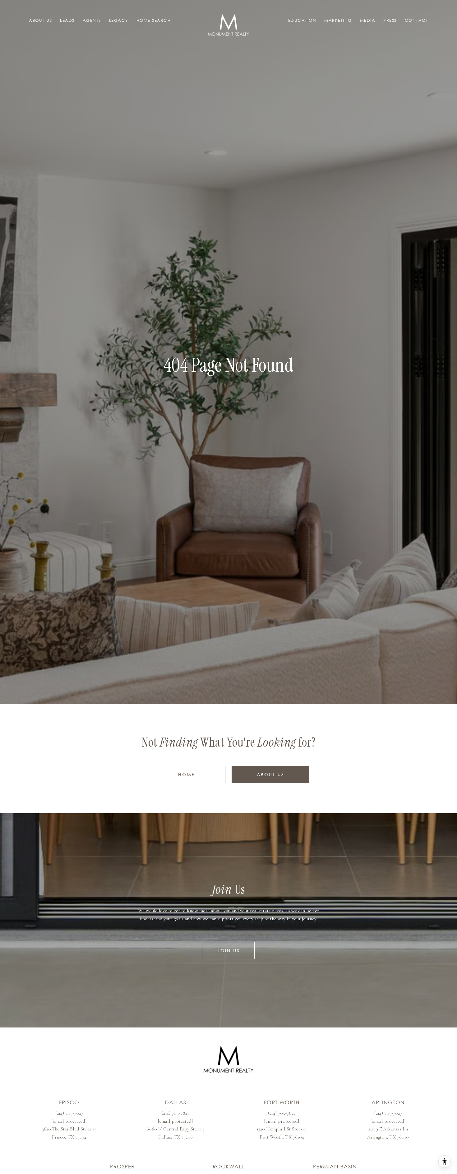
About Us (270, 774)
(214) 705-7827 (69, 1113)
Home (186, 774)
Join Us (228, 950)
